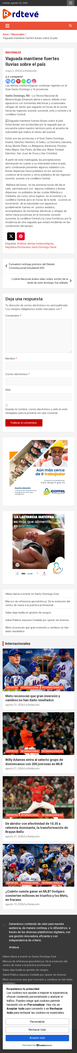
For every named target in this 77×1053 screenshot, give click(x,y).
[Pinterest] (18, 81)
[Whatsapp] (23, 81)
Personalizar (37, 1021)
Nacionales (13, 52)
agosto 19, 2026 (14, 904)
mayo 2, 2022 (13, 70)
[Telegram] (29, 81)
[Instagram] (34, 81)
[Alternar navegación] (7, 26)
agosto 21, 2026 (14, 704)
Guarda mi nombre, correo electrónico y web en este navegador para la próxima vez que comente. (36, 411)
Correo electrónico (17, 374)
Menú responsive (70, 3)
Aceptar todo (37, 1037)
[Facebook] (8, 81)
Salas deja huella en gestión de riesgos (28, 612)
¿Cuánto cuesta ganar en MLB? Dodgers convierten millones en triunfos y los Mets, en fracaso (36, 895)
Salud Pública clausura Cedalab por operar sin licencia (37, 620)
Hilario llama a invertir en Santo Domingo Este (32, 594)
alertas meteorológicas (40, 243)
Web (8, 389)
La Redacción (29, 70)
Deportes (12, 687)
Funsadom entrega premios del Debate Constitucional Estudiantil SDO (32, 266)
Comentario (13, 315)
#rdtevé (21, 243)
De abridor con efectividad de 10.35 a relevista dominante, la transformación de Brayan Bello (36, 828)
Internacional (30, 687)
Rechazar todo (37, 1029)
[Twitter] (13, 81)
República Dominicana (17, 247)
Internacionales (17, 643)
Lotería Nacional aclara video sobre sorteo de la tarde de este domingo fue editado (40, 280)
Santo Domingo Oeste (44, 247)
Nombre (11, 358)
